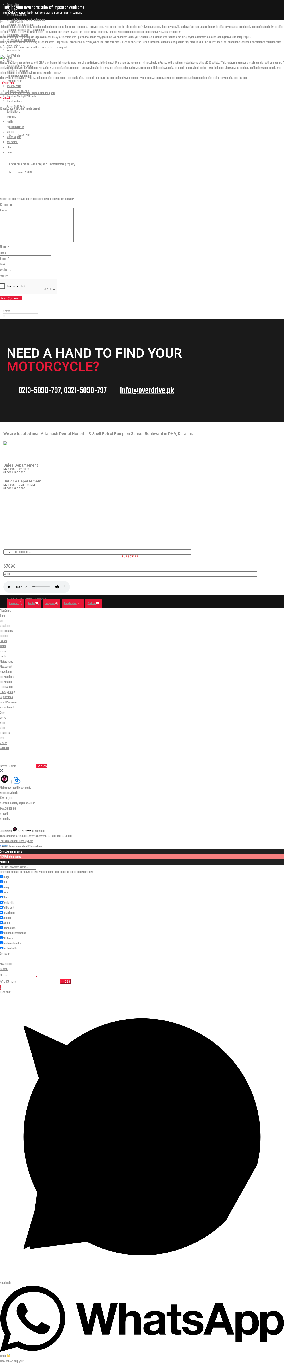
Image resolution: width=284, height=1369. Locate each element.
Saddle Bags (13, 111)
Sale (2, 712)
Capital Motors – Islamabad (21, 40)
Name (5, 247)
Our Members (7, 677)
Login (9, 152)
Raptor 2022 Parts (16, 106)
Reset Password (8, 702)
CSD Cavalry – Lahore (17, 35)
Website (5, 270)
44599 (4, 981)
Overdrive (12, 9)
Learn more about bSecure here (25, 846)
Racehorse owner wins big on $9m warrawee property (42, 164)
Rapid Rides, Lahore (17, 15)
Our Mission (6, 682)
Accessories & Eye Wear (19, 66)
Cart (2, 621)
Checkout (5, 626)
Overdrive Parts (15, 101)
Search (42, 766)
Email (4, 259)
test (2, 738)
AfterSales (12, 142)
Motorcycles (13, 45)
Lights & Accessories (18, 91)
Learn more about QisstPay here (16, 841)
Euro (6, 862)
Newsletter (6, 672)
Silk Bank (5, 733)
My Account (6, 666)
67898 (9, 566)
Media (10, 122)
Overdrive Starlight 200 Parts (21, 96)
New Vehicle (13, 50)
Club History (6, 631)
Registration (6, 697)
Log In (3, 656)
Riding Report (14, 137)
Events (3, 641)
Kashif (15, 172)
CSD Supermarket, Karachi (20, 25)
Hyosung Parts (14, 81)
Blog (9, 147)
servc (3, 717)
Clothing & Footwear (17, 71)
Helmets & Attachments (19, 76)
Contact (4, 636)
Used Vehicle (13, 55)
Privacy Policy (7, 692)
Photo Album (13, 127)
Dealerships (13, 4)
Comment (6, 205)
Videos (10, 132)
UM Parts (11, 117)
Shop (9, 60)
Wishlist (4, 748)
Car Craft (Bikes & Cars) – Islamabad (26, 20)
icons (3, 651)
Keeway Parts (14, 86)
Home (3, 646)
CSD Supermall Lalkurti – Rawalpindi (26, 30)
